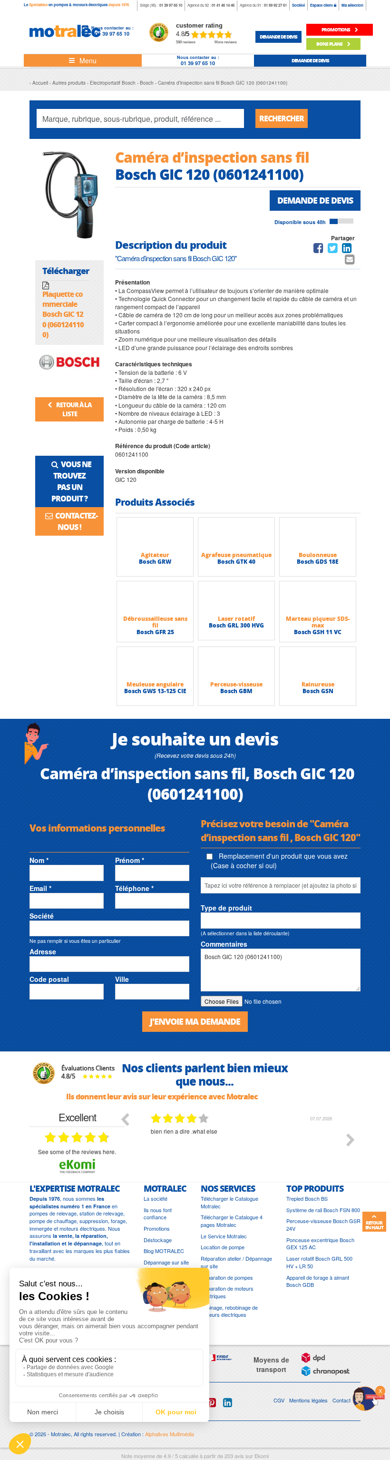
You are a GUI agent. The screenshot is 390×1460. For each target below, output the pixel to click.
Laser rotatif (236, 619)
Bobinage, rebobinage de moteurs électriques (229, 1311)
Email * (40, 888)
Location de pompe (222, 1247)
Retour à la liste (73, 409)
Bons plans (329, 43)
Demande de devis (315, 200)
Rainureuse (318, 684)
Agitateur (155, 555)
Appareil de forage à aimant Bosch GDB (317, 1281)
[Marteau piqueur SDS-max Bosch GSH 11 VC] (318, 598)
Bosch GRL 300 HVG (236, 625)
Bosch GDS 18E (318, 562)
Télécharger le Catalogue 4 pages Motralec (232, 1221)
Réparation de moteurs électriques (227, 1292)
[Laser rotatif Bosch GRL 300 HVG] (236, 598)
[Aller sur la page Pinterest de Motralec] (211, 1403)
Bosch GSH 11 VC (317, 632)
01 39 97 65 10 (170, 5)
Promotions (157, 1228)
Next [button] (350, 1139)
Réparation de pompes (227, 1277)
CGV (278, 1400)
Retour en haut (374, 1225)
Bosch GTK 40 (236, 562)
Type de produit (226, 907)
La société (155, 1198)
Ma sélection (352, 5)
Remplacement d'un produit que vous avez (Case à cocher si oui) (279, 860)
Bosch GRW (155, 562)
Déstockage (158, 1240)
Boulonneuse (318, 555)
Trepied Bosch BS (307, 1198)
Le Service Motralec (224, 1236)
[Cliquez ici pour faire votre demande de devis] (368, 1397)
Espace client (322, 5)
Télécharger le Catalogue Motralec (229, 1202)
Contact (341, 1400)
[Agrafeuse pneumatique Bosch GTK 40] (236, 534)
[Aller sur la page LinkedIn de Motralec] (227, 1403)
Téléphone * (134, 888)
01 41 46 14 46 (223, 5)
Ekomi (261, 1456)
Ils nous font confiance (158, 1213)
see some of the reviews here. (77, 1151)
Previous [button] (124, 1119)
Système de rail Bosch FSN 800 (323, 1210)
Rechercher (281, 118)
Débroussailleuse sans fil (155, 622)
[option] (242, 1147)
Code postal (49, 979)
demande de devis (278, 36)
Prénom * (129, 860)
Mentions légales (308, 1400)
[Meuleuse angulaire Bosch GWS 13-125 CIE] (155, 663)
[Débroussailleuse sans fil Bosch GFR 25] (155, 598)
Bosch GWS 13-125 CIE (155, 691)
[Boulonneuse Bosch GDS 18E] (318, 534)
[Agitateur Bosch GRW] (155, 534)
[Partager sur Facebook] (318, 249)
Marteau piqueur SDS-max (318, 622)
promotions (336, 29)
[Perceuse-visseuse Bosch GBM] (236, 663)
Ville (122, 979)
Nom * (39, 860)
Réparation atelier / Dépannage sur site (236, 1262)
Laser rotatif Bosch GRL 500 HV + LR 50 (319, 1262)
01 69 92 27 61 (275, 5)
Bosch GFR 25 (155, 632)
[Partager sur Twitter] (333, 249)
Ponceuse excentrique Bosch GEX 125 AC (320, 1243)
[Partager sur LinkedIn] (347, 249)
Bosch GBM (236, 691)
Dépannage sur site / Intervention (166, 1266)
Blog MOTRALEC (164, 1250)
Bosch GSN (317, 691)
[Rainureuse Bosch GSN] (318, 663)
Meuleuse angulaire (155, 684)
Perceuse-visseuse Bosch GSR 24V (323, 1224)
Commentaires (224, 944)
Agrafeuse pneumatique (236, 555)
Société (298, 5)
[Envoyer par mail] (350, 261)
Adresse (42, 951)
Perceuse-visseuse (236, 684)
